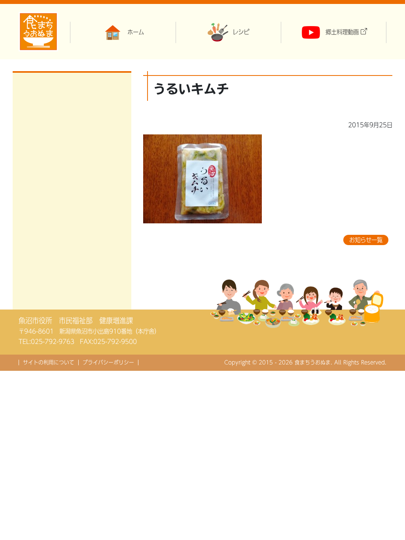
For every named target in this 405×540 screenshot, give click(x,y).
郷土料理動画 (342, 32)
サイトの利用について (48, 362)
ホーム (135, 32)
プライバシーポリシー (108, 362)
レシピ (241, 32)
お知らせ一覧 (365, 240)
